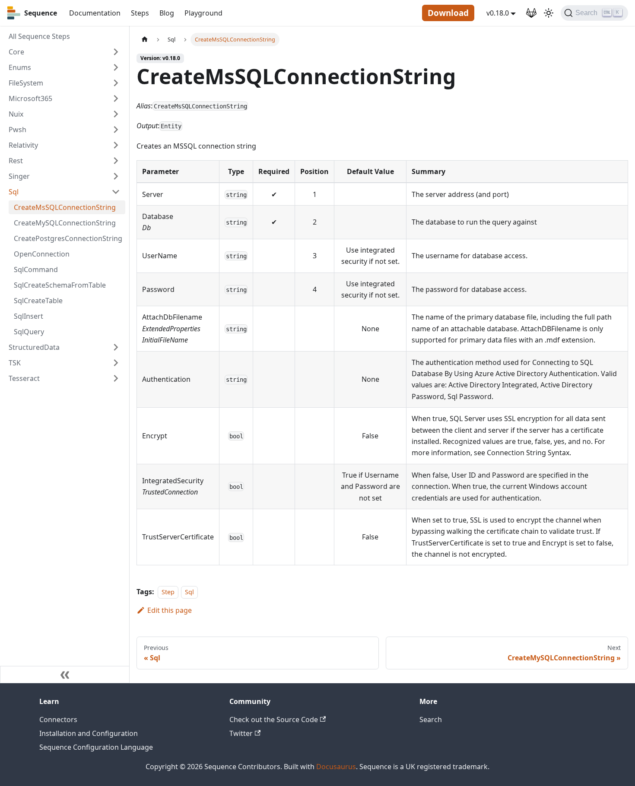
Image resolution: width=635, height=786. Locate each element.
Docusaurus (336, 766)
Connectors (58, 719)
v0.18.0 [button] (497, 13)
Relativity (23, 145)
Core (16, 52)
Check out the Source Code (273, 719)
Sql (14, 191)
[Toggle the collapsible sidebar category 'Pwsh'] (115, 129)
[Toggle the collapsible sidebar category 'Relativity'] (115, 145)
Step (168, 592)
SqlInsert (28, 316)
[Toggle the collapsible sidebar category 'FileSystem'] (115, 83)
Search (430, 719)
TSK (15, 363)
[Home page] (145, 39)
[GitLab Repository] (531, 13)
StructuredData (34, 347)
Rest (16, 160)
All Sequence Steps (39, 36)
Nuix (16, 114)
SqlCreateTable (38, 300)
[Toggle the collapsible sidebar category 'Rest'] (115, 161)
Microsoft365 (30, 98)
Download (448, 13)
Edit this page (169, 610)
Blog (166, 13)
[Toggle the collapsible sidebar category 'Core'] (115, 52)
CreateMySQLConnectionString (65, 223)
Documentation (95, 13)
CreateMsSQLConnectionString (65, 207)
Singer (19, 176)
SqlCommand (36, 269)
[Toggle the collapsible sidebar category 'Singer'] (115, 176)
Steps (140, 13)
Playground (203, 13)
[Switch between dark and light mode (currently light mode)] (549, 13)
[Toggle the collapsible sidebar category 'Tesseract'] (115, 378)
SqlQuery (29, 331)
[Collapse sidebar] (65, 674)
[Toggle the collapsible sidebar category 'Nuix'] (115, 114)
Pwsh (17, 129)
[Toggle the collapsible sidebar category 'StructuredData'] (115, 347)
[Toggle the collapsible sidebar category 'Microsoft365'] (115, 98)
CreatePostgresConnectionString (68, 238)
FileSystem (26, 83)
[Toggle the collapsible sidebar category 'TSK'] (115, 363)
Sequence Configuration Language (96, 747)
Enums (20, 67)
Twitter (241, 733)
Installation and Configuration (88, 733)
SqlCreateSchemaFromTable (60, 285)
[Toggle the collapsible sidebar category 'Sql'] (115, 192)
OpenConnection (42, 254)
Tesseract (24, 378)
